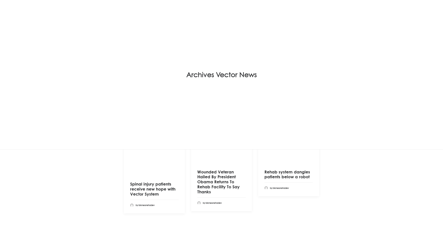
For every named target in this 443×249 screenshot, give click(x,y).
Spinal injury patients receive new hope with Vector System (152, 189)
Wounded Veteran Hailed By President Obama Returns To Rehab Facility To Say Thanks (218, 181)
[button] (154, 156)
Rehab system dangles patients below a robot (287, 174)
